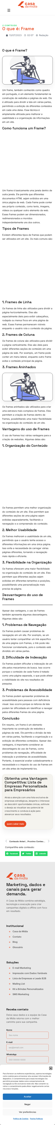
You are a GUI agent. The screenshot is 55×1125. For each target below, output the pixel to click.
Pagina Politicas (36, 1119)
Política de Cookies (20, 1119)
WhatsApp (11, 1054)
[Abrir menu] (9, 11)
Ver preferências (27, 1112)
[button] (50, 1068)
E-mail (9, 1042)
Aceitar (27, 1096)
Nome (9, 1030)
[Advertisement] (27, 160)
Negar (27, 1104)
